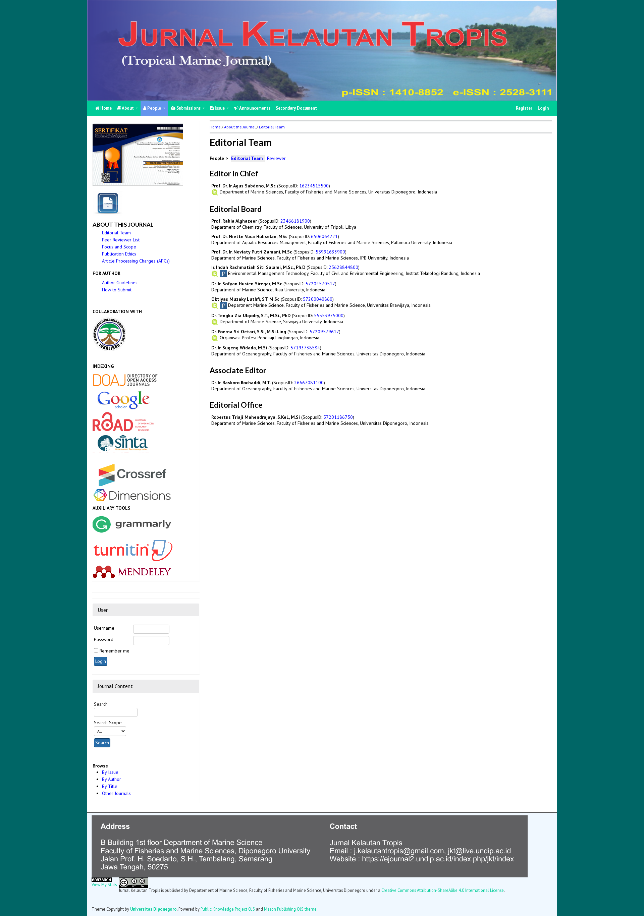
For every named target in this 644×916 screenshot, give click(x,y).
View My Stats (104, 884)
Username (104, 628)
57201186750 (338, 417)
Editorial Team (116, 233)
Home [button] (215, 126)
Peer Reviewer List (121, 240)
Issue (220, 108)
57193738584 (305, 348)
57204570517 (320, 284)
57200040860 (317, 299)
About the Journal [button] (240, 126)
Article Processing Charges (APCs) (136, 261)
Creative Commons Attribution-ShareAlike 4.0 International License (442, 890)
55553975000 (328, 315)
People (154, 108)
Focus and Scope (119, 247)
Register (524, 108)
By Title (109, 786)
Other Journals (116, 793)
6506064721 (324, 236)
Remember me (114, 651)
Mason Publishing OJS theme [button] (290, 909)
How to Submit (116, 290)
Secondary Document (296, 108)
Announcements (254, 108)
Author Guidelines (120, 283)
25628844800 (343, 267)
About (128, 108)
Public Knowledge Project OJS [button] (228, 909)
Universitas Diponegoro (153, 909)
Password (103, 639)
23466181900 (295, 221)
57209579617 (324, 332)
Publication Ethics (119, 254)
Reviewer (276, 158)
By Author (111, 779)
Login (543, 108)
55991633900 (330, 252)
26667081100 (309, 383)
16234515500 (314, 186)
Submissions (188, 108)
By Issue (110, 772)
